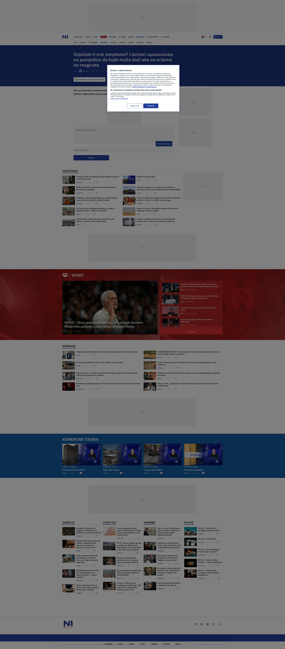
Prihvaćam (150, 106)
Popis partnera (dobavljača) (119, 99)
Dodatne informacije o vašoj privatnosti (144, 87)
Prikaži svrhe (134, 106)
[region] (143, 88)
